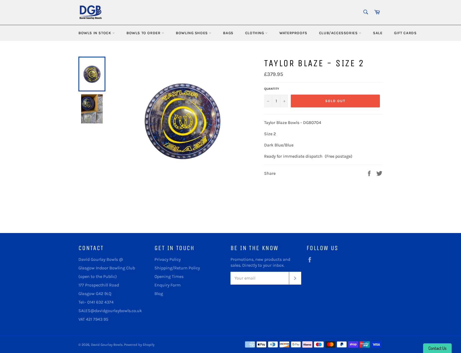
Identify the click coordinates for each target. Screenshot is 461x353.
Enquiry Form (167, 285)
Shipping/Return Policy (177, 267)
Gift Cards (405, 33)
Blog (158, 293)
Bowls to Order (144, 33)
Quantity (271, 89)
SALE (377, 33)
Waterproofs (293, 33)
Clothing (255, 33)
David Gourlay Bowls (107, 345)
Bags (228, 33)
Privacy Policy (167, 259)
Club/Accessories (339, 33)
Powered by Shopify (139, 345)
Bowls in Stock (95, 33)
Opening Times (169, 276)
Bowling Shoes (192, 33)
